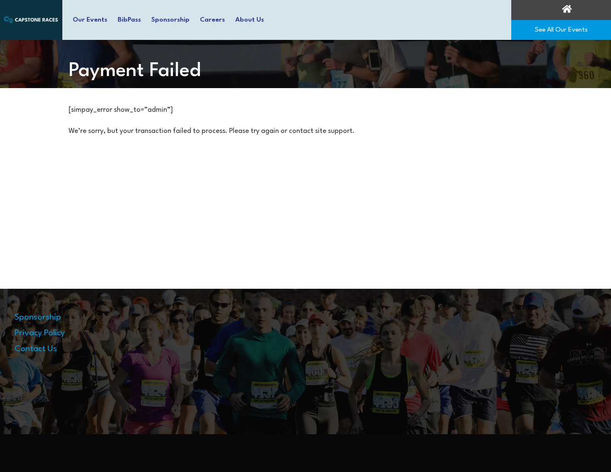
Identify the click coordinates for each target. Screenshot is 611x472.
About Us (249, 20)
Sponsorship (170, 20)
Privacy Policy (40, 333)
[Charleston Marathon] (31, 19)
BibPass (129, 20)
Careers (212, 20)
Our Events (90, 20)
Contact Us (36, 349)
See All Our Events (561, 30)
